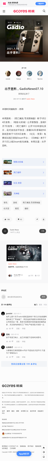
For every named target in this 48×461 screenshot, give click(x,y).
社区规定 (5, 448)
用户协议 (30, 446)
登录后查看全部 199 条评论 (24, 364)
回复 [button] (18, 328)
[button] (38, 24)
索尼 (17, 208)
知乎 (3, 411)
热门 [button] (35, 304)
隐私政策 (38, 446)
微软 (26, 208)
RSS (3, 413)
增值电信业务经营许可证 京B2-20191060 (13, 423)
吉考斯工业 (24, 411)
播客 (17, 411)
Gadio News (30, 99)
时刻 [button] (45, 304)
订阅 (42, 231)
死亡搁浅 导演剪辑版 (31, 202)
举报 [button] (23, 328)
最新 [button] (40, 304)
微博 (8, 411)
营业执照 (4, 419)
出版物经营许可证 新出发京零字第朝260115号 (14, 437)
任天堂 (6, 208)
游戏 (15, 202)
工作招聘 (13, 448)
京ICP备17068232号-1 (8, 426)
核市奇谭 (33, 411)
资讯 (5, 202)
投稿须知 (23, 446)
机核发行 (41, 411)
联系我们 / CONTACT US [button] (10, 446)
